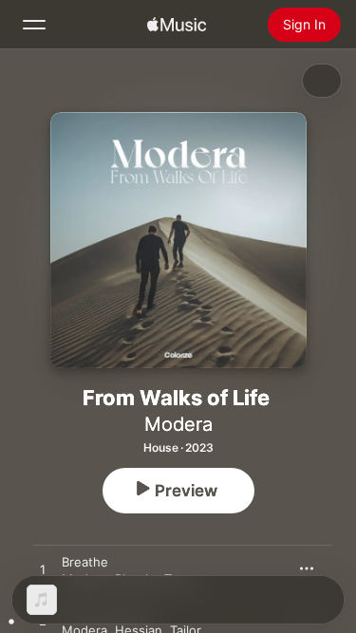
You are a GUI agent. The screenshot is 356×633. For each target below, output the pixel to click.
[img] (176, 24)
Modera (178, 424)
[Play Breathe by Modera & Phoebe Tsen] (43, 570)
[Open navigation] (34, 25)
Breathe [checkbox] (85, 561)
